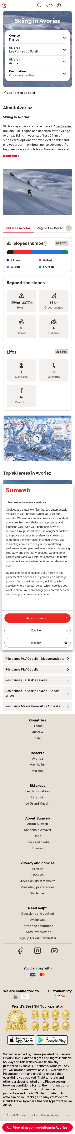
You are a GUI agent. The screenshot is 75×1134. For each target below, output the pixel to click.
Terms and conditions (37, 926)
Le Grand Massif (37, 803)
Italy (37, 738)
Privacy (37, 869)
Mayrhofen (38, 764)
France (37, 726)
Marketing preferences (37, 887)
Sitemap (38, 848)
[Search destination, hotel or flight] (39, 5)
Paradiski (37, 797)
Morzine (37, 771)
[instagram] (37, 953)
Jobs (37, 836)
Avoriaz (8, 135)
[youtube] (54, 953)
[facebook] (20, 953)
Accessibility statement (37, 881)
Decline (36, 630)
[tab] (18, 228)
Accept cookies (36, 618)
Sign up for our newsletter (38, 938)
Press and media (37, 842)
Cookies (37, 875)
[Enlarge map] (37, 438)
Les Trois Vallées (37, 791)
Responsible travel (37, 830)
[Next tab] (69, 228)
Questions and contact (37, 913)
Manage (36, 642)
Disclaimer (37, 893)
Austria (37, 732)
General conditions (55, 1115)
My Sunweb (37, 920)
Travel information (37, 932)
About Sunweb (37, 824)
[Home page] (4, 5)
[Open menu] (68, 5)
